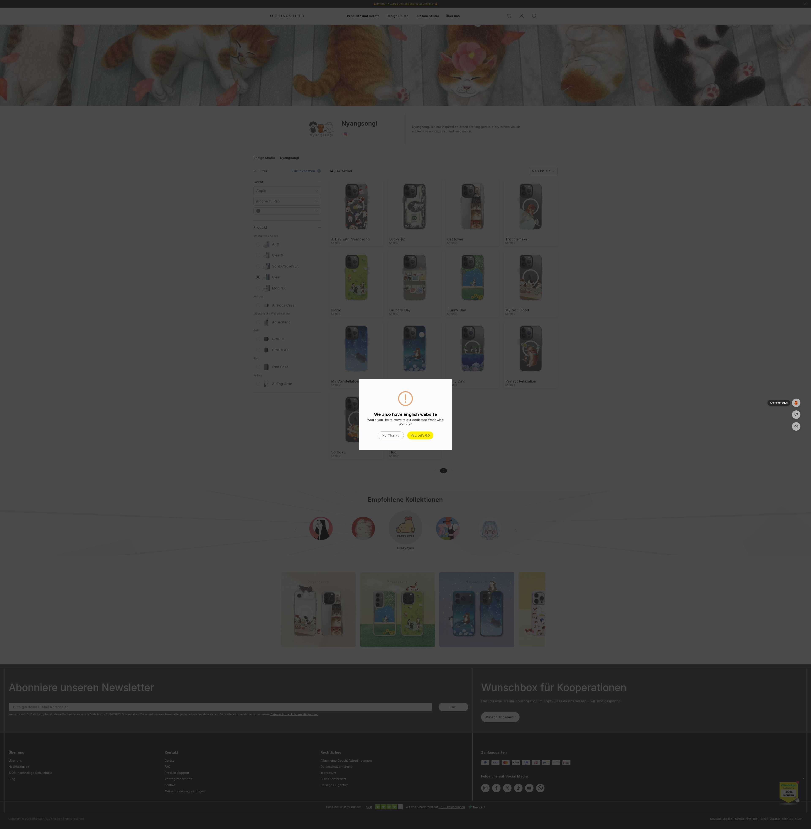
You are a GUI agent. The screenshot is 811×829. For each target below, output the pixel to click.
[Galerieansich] (796, 403)
